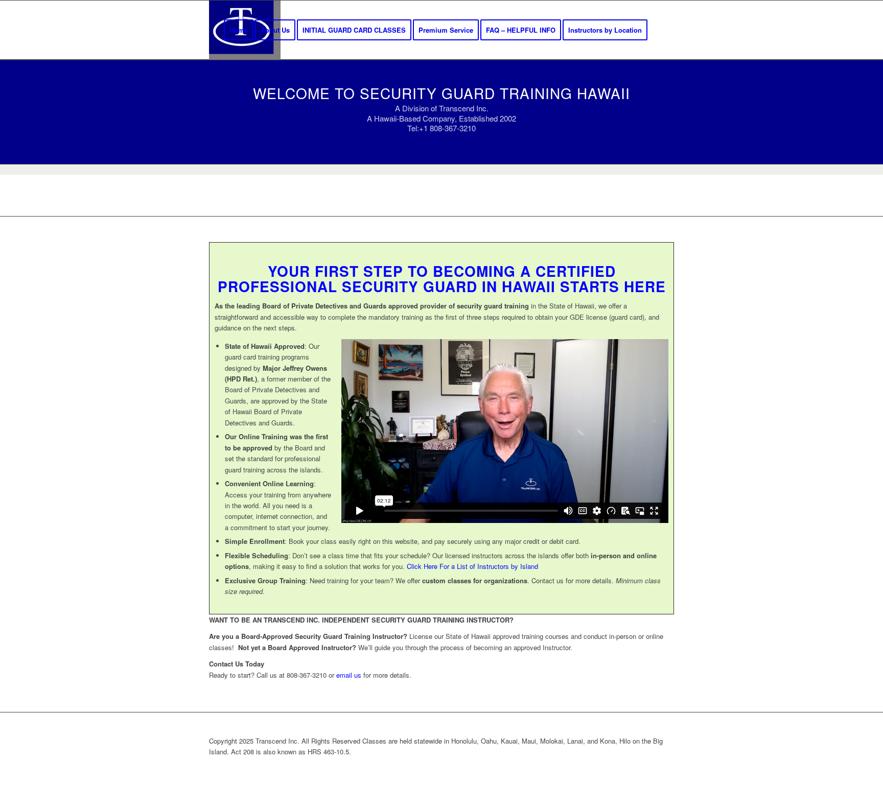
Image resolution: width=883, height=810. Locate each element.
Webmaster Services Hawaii (494, 768)
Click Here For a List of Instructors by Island (472, 566)
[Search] (664, 30)
